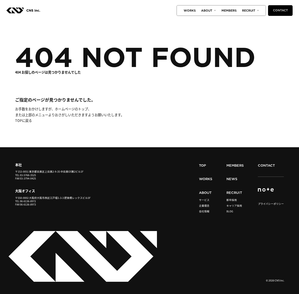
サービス (204, 200)
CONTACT (280, 10)
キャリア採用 (234, 206)
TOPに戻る (23, 120)
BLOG (229, 211)
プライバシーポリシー (271, 203)
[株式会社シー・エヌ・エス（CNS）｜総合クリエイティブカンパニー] (23, 11)
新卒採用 (231, 200)
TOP (202, 165)
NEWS (231, 179)
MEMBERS (229, 11)
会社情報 (204, 211)
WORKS (190, 11)
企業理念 (204, 206)
